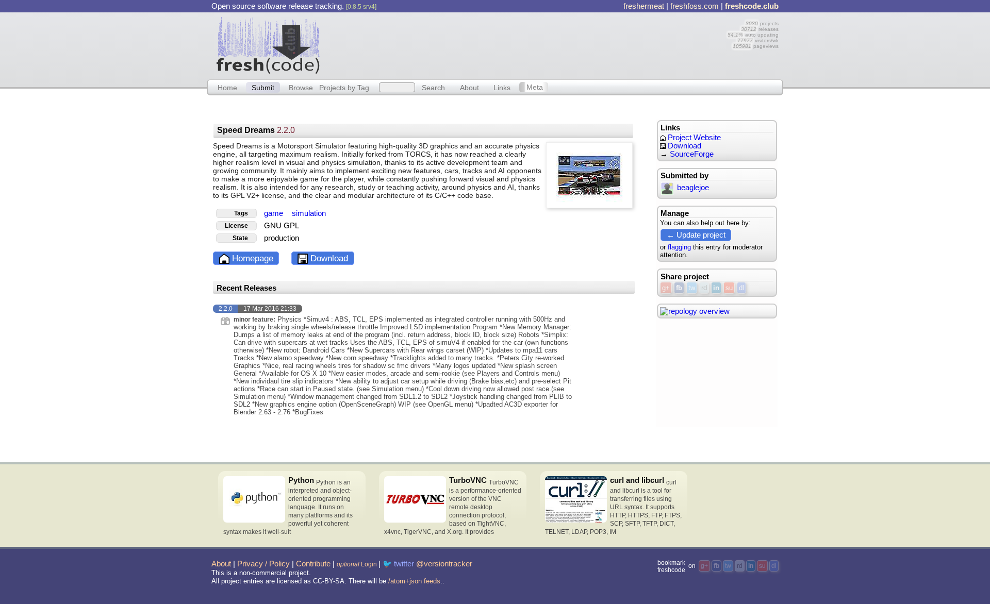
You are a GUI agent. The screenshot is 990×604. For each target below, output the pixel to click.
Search (433, 87)
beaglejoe (693, 187)
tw (691, 288)
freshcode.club (752, 6)
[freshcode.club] (268, 45)
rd (704, 288)
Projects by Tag (344, 87)
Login (357, 564)
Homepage (251, 258)
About (469, 87)
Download (328, 258)
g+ (666, 288)
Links (501, 87)
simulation (309, 213)
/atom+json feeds (414, 581)
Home (227, 87)
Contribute (313, 564)
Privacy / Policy (263, 564)
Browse (301, 87)
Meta (534, 87)
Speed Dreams (256, 130)
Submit (263, 87)
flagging (679, 247)
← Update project (696, 234)
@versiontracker (444, 564)
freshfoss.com (694, 6)
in (716, 288)
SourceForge (692, 154)
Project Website (693, 137)
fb (679, 288)
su (729, 288)
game (274, 213)
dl (741, 288)
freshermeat (643, 6)
